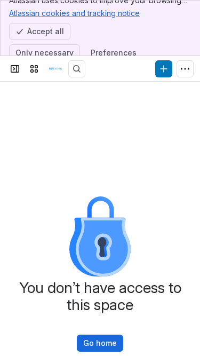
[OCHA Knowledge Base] (55, 68)
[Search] (76, 68)
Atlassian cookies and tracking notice (74, 13)
